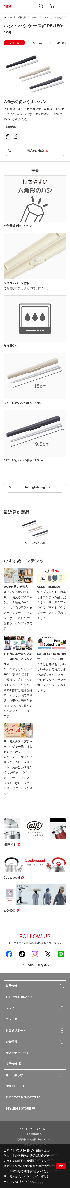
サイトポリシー (43, 1129)
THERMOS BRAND (19, 997)
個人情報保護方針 (35, 1134)
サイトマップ (25, 1129)
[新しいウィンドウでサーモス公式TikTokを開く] (22, 954)
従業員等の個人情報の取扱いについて (35, 1139)
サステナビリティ (17, 1052)
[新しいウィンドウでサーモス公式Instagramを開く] (35, 954)
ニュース (11, 1019)
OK (61, 1166)
